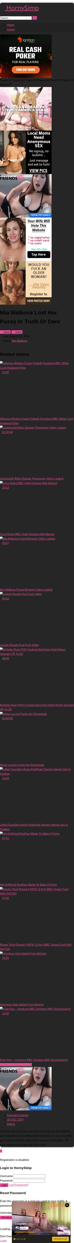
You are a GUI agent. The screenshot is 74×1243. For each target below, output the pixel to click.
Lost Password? (18, 1184)
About (6, 332)
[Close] (1, 1155)
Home (10, 24)
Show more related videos (16, 1064)
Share (18, 332)
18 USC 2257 (15, 1119)
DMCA (11, 1124)
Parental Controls (17, 1115)
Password (6, 1180)
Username (6, 1176)
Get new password (10, 1217)
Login (4, 1185)
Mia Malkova (19, 340)
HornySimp (22, 7)
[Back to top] (1, 1151)
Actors (11, 29)
